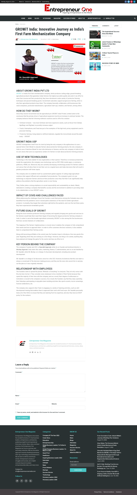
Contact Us (28, 1)
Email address (74, 461)
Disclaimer (119, 492)
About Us (21, 1)
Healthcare (46, 455)
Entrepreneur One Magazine (29, 39)
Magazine (57, 18)
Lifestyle (45, 462)
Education (46, 440)
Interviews (47, 18)
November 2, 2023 (45, 39)
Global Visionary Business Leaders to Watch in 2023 (54, 449)
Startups (45, 470)
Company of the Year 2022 (51, 435)
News (30, 18)
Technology (46, 475)
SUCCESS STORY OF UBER (110, 63)
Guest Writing (45, 1)
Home (23, 18)
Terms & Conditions (108, 492)
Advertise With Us (36, 1)
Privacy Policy (97, 492)
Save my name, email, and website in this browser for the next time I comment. (41, 412)
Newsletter (110, 18)
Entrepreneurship (48, 442)
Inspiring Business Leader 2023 (52, 458)
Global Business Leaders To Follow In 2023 (54, 445)
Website (54, 404)
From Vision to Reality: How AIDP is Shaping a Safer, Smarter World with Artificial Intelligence (108, 474)
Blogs (37, 18)
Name (17, 395)
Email (17, 404)
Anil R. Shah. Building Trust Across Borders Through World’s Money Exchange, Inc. (107, 466)
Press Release (47, 467)
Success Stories (69, 18)
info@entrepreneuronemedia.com (25, 471)
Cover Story (46, 438)
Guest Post (46, 453)
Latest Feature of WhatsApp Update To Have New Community (111, 44)
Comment (19, 372)
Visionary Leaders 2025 (50, 479)
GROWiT (19, 93)
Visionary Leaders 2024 (50, 477)
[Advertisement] (50, 313)
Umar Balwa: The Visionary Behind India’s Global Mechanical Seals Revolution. (107, 445)
